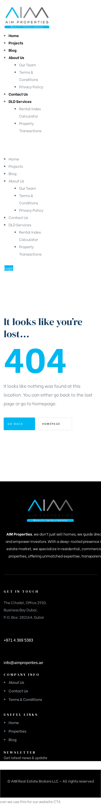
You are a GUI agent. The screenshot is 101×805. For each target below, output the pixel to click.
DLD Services (20, 224)
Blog (12, 173)
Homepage (52, 424)
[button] (9, 268)
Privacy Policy (31, 210)
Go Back (16, 424)
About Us (16, 180)
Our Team (27, 188)
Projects (16, 166)
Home (14, 158)
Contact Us (18, 217)
